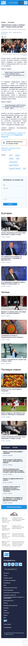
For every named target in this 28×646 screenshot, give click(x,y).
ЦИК (17, 158)
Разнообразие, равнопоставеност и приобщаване (14, 598)
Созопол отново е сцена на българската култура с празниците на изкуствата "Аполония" (11, 489)
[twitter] (12, 564)
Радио (5, 610)
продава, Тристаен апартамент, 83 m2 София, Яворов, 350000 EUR (18, 527)
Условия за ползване (10, 580)
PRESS (6, 603)
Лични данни (7, 624)
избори (17, 155)
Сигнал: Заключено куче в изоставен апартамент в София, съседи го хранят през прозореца (13, 470)
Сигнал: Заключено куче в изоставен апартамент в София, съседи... (13, 233)
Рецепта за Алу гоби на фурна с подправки (13, 452)
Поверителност (8, 577)
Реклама (6, 607)
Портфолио (7, 582)
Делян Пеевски (13, 165)
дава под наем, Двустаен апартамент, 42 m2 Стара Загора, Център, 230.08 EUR (18, 535)
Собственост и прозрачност (12, 592)
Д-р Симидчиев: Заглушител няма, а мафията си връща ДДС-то (13, 283)
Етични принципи (8, 590)
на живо (21, 2)
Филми (5, 615)
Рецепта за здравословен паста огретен (13, 479)
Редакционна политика (10, 587)
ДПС (10, 155)
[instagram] (16, 564)
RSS (5, 617)
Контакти (6, 573)
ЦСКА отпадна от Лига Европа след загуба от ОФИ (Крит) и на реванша (13, 461)
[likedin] (9, 564)
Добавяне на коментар (13, 180)
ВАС (24, 168)
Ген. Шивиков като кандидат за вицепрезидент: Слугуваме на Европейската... (11, 258)
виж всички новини (14, 507)
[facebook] (5, 564)
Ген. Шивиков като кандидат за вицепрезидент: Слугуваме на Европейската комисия (13, 499)
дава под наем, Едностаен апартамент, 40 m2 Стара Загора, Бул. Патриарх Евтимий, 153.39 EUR (18, 543)
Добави (10, 204)
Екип (5, 585)
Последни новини (13, 2)
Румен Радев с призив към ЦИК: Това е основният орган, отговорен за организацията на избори (14, 74)
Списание (6, 612)
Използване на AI (9, 600)
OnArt (5, 621)
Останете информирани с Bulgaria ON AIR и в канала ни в (13, 135)
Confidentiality (7, 627)
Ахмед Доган (13, 162)
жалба (11, 158)
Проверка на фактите (10, 595)
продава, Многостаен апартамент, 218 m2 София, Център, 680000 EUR (18, 519)
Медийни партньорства (10, 605)
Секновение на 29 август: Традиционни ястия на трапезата (12, 336)
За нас (5, 575)
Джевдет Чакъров (14, 168)
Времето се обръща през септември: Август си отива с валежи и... (13, 312)
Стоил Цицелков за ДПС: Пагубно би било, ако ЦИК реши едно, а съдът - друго (15, 107)
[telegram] (20, 564)
